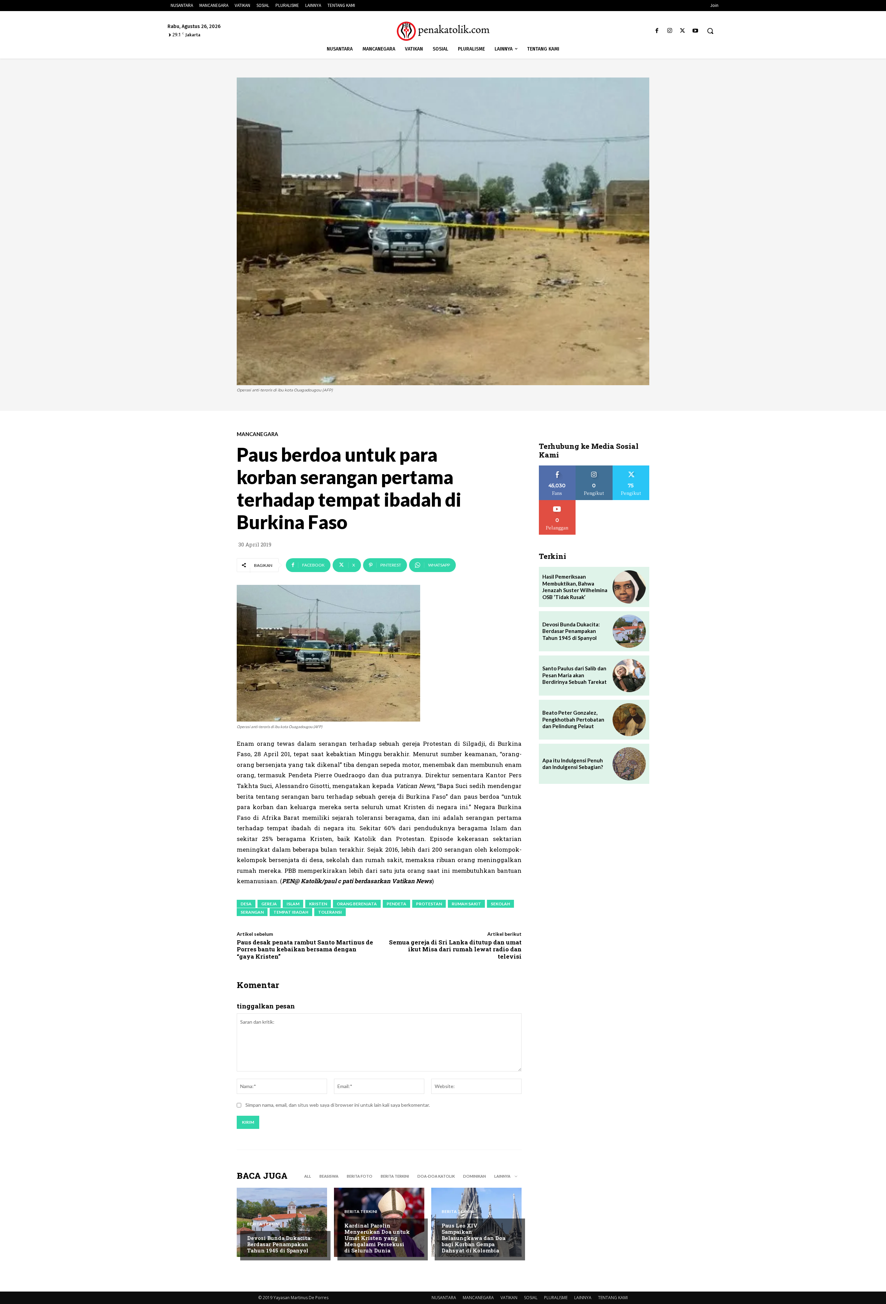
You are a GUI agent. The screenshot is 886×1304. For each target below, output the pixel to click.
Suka (557, 468)
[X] (682, 31)
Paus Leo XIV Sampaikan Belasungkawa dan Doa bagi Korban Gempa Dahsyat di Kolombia (473, 1238)
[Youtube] (695, 31)
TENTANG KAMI (613, 1298)
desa (246, 903)
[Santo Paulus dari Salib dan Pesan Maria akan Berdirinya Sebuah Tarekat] (629, 675)
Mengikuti (594, 468)
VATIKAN (508, 1298)
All (307, 1176)
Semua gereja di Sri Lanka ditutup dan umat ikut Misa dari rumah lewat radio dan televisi (455, 949)
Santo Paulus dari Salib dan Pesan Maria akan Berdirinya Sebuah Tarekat (574, 675)
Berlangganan (557, 502)
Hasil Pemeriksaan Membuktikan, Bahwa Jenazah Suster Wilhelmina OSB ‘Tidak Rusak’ (574, 586)
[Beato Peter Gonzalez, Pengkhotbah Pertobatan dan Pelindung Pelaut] (629, 719)
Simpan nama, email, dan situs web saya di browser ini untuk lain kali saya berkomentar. (337, 1105)
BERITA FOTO (359, 1176)
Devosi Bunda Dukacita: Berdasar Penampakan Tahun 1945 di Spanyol (279, 1244)
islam (293, 903)
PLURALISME (556, 1298)
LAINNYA (582, 1298)
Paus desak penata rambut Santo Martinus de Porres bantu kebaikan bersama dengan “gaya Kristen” (305, 949)
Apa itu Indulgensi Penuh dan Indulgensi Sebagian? (572, 763)
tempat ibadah (290, 912)
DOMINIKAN (474, 1176)
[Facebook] (656, 31)
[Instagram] (669, 31)
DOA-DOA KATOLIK (436, 1176)
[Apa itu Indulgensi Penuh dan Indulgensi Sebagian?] (629, 763)
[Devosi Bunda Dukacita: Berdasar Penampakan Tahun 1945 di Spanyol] (282, 1222)
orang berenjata (357, 903)
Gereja (269, 903)
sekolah (500, 903)
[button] (710, 30)
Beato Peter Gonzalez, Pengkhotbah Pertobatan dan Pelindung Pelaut (573, 719)
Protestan (429, 903)
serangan (252, 912)
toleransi (330, 912)
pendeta (396, 903)
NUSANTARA (444, 1298)
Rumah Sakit (466, 903)
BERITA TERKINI (395, 1176)
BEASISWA (328, 1176)
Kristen (318, 903)
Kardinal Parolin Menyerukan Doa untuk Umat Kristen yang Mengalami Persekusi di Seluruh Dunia (377, 1238)
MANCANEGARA (257, 434)
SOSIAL (530, 1298)
